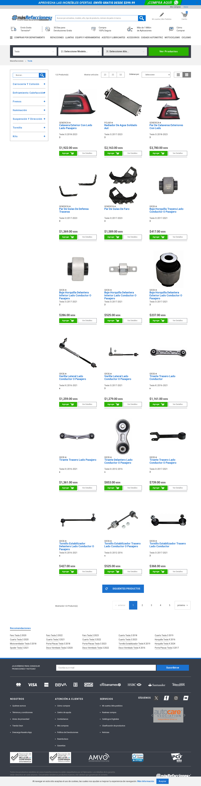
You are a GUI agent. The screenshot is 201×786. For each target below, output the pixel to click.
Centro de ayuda (64, 712)
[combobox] (35, 51)
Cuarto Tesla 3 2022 (91, 639)
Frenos (17, 101)
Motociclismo (172, 37)
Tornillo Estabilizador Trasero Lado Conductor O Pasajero (122, 545)
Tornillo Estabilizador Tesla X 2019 (134, 643)
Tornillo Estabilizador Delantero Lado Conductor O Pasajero (76, 546)
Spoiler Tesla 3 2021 (19, 648)
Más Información (145, 781)
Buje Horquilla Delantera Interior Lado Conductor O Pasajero (120, 295)
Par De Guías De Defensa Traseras (74, 210)
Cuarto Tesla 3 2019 (164, 635)
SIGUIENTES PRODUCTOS (126, 588)
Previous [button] (151, 715)
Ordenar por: (134, 74)
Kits (15, 136)
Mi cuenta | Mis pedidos (112, 706)
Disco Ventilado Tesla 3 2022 (95, 648)
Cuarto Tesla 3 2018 (128, 635)
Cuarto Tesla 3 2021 (55, 639)
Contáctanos (62, 719)
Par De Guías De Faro (116, 208)
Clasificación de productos (113, 726)
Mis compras (175, 7)
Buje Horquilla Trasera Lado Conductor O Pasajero (166, 210)
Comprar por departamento (29, 37)
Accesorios (133, 37)
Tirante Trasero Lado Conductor (162, 378)
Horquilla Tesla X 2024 (165, 643)
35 (113, 75)
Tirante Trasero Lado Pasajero (77, 459)
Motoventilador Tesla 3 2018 (23, 643)
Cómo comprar (63, 706)
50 (120, 75)
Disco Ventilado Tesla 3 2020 (59, 648)
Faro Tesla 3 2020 (18, 635)
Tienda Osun (17, 726)
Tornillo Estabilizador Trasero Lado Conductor (167, 545)
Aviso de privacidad (20, 719)
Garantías (61, 746)
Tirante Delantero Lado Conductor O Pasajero (118, 461)
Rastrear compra (109, 712)
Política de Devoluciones (67, 732)
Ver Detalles (87, 153)
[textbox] (100, 18)
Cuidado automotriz (152, 37)
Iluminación (20, 110)
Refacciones (57, 37)
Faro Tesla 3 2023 (90, 635)
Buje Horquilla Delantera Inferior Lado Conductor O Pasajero (75, 295)
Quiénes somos (19, 706)
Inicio (186, 7)
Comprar (68, 153)
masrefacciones (16, 61)
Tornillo (17, 127)
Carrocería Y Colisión (26, 84)
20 (105, 75)
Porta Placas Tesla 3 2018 (58, 643)
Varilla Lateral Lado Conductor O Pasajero (72, 378)
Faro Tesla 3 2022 (54, 635)
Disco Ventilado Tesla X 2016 (132, 648)
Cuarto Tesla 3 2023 (128, 639)
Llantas (69, 37)
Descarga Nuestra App (22, 732)
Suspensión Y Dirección (27, 119)
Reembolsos (62, 739)
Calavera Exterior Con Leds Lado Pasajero (75, 127)
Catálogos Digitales (110, 719)
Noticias (105, 732)
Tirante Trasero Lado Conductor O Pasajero (162, 461)
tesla (30, 61)
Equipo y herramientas (87, 37)
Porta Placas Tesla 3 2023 (94, 643)
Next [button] (184, 715)
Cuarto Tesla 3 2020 (19, 639)
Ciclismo (186, 37)
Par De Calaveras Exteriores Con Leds (166, 127)
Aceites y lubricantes (113, 37)
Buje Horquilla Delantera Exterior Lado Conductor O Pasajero (165, 295)
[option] (168, 715)
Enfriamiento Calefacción (28, 92)
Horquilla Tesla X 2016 (165, 639)
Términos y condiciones (22, 712)
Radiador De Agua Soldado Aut (120, 127)
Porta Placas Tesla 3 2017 (167, 648)
